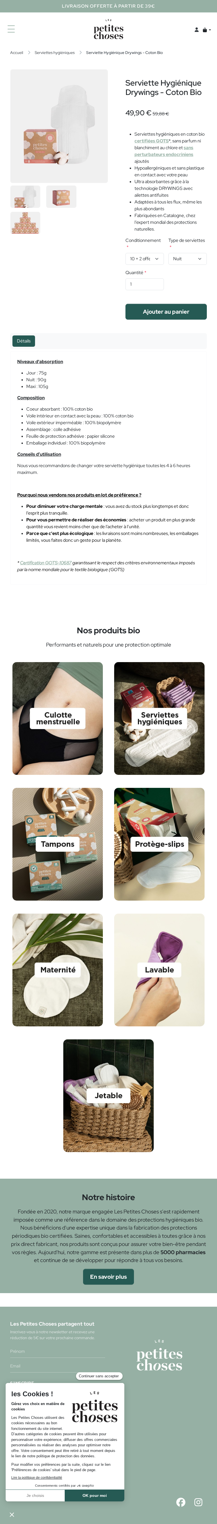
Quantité (134, 273)
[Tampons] (57, 844)
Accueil (16, 52)
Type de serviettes (186, 240)
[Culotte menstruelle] (57, 718)
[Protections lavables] (159, 969)
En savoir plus (108, 1276)
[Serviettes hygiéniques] (159, 718)
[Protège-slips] (159, 844)
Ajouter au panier (166, 311)
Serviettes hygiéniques (55, 52)
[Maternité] (57, 969)
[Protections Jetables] (108, 1095)
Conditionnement (143, 240)
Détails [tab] (24, 341)
